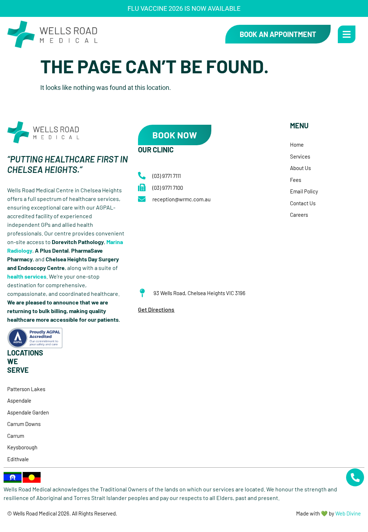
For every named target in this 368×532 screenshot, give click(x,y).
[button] (346, 34)
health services (26, 276)
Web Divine (348, 513)
